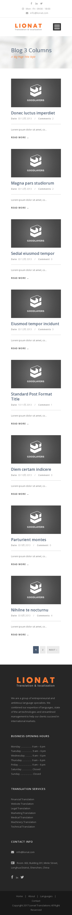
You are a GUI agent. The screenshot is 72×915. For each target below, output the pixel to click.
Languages (46, 896)
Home (19, 896)
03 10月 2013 (25, 475)
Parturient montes (28, 539)
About (31, 896)
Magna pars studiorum (32, 183)
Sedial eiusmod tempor (32, 253)
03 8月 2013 (24, 615)
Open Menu (57, 26)
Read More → (20, 137)
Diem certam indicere (31, 469)
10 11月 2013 (25, 404)
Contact (36, 900)
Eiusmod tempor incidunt (35, 323)
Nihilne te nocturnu (29, 610)
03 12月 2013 (25, 118)
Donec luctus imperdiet (33, 113)
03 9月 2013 (24, 545)
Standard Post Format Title (31, 396)
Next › (53, 649)
